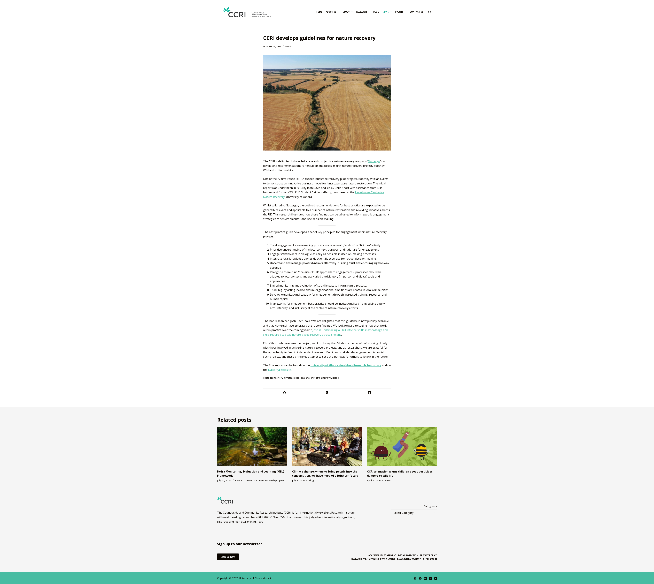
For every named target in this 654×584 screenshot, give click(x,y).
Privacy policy (428, 555)
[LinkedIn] (369, 392)
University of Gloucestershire (256, 578)
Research (361, 11)
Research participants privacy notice (373, 559)
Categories (430, 506)
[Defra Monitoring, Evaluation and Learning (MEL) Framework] (252, 446)
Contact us (416, 11)
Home (319, 11)
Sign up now (228, 556)
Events (399, 11)
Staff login (430, 559)
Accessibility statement (382, 555)
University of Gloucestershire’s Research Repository (345, 365)
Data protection (408, 555)
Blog (376, 11)
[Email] (415, 578)
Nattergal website (279, 370)
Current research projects (270, 480)
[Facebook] (284, 392)
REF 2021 (259, 521)
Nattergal (374, 161)
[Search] (429, 12)
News (386, 11)
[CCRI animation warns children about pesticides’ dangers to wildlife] (402, 446)
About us (331, 11)
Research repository (409, 559)
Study (346, 11)
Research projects (245, 480)
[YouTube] (435, 578)
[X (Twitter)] (327, 392)
